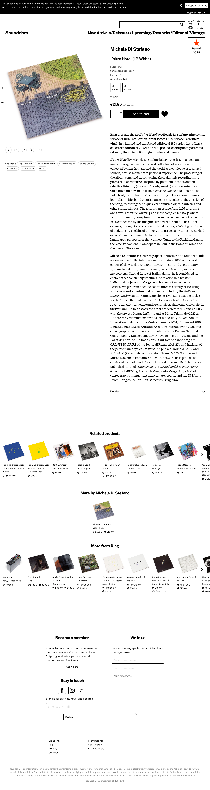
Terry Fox (156, 465)
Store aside (95, 744)
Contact (53, 752)
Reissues (121, 32)
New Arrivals (99, 32)
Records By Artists (46, 163)
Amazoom (82, 580)
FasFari (180, 580)
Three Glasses (134, 468)
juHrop (105, 468)
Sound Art (122, 79)
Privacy (53, 748)
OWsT (30, 580)
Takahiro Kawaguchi (137, 465)
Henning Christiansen (13, 465)
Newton (131, 580)
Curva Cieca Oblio (160, 584)
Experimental (25, 163)
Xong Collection (125, 70)
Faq (51, 744)
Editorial (180, 32)
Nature (42, 168)
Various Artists (10, 577)
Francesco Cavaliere (112, 577)
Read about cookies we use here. (110, 7)
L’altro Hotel (98, 528)
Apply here (72, 666)
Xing (119, 66)
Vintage (197, 32)
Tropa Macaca (184, 465)
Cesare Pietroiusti (136, 577)
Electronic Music (60, 468)
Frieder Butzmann (111, 465)
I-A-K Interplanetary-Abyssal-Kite (112, 582)
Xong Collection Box (12, 580)
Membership (95, 740)
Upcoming (141, 32)
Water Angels (83, 468)
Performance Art (67, 163)
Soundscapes (28, 168)
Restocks (161, 32)
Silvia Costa (58, 577)
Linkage (156, 468)
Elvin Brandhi (34, 577)
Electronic (12, 168)
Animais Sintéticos (186, 468)
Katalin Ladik (83, 465)
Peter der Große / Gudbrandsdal (36, 470)
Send (137, 714)
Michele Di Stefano (130, 49)
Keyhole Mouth (59, 584)
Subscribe (72, 717)
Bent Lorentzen (59, 465)
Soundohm (16, 32)
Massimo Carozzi (160, 580)
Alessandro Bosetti (186, 577)
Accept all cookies (196, 5)
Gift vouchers (96, 748)
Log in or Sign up (196, 12)
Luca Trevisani (84, 577)
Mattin (205, 577)
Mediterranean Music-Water (14, 470)
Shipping (54, 740)
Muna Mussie (159, 577)
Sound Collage (87, 163)
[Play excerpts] (8, 150)
